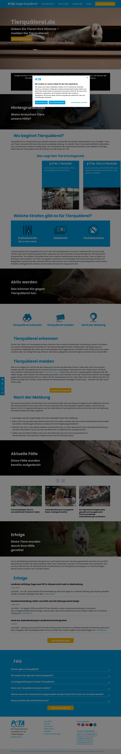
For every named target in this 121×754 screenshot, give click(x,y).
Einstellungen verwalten (79, 102)
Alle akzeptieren (41, 102)
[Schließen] (87, 77)
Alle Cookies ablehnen (57, 102)
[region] (61, 91)
